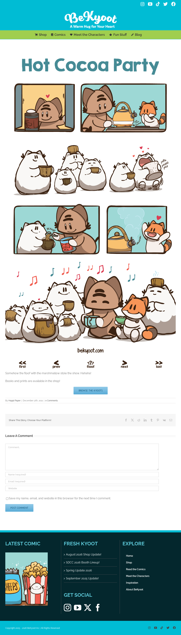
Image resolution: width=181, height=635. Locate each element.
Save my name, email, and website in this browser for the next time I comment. (60, 498)
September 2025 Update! (82, 578)
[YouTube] (77, 607)
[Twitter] (87, 607)
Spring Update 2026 (79, 570)
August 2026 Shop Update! (83, 554)
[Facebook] (97, 607)
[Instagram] (67, 607)
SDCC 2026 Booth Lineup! (83, 562)
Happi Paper (14, 400)
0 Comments (51, 400)
